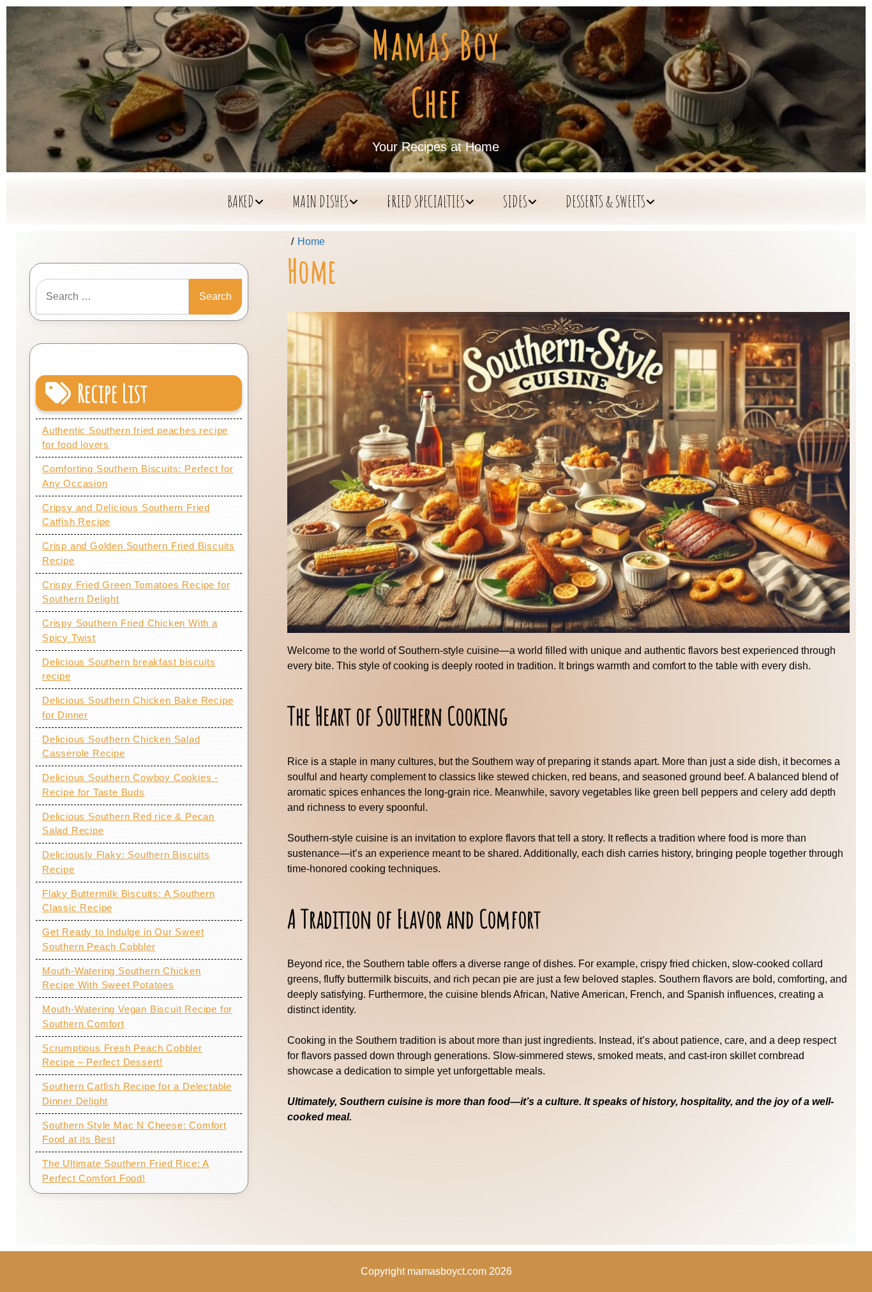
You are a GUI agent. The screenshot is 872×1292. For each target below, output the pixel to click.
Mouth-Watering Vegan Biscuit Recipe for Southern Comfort (137, 1016)
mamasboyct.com (446, 1271)
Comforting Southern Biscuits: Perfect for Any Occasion (138, 476)
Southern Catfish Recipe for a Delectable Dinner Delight (137, 1093)
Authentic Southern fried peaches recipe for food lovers (135, 437)
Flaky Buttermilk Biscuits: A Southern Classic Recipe (128, 901)
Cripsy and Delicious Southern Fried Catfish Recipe (126, 515)
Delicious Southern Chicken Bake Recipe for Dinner (137, 707)
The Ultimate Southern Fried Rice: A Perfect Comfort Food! (125, 1171)
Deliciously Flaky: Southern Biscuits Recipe (126, 862)
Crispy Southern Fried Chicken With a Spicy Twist (130, 630)
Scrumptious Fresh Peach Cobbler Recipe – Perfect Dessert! (122, 1055)
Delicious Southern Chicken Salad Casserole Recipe (121, 746)
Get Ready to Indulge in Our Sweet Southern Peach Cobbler (123, 939)
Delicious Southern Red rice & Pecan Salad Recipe (128, 823)
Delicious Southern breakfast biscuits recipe (129, 669)
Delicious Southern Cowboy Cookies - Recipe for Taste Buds (130, 785)
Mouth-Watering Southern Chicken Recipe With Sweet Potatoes (121, 978)
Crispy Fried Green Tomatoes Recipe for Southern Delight (136, 592)
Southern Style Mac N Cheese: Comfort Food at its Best (134, 1132)
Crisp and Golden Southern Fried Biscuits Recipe (138, 553)
